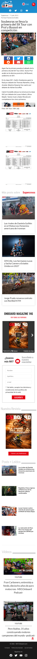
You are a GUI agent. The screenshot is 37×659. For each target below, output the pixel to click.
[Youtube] (26, 10)
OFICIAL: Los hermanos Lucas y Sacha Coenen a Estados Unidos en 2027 (18, 263)
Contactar (7, 648)
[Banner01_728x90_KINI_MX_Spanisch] (18, 106)
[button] (8, 58)
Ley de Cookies (28, 648)
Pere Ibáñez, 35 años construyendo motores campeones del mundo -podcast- (18, 632)
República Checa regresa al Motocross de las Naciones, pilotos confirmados (26, 490)
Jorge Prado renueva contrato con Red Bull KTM (18, 299)
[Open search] (33, 4)
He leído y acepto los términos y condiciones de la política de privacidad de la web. (18, 389)
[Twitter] (15, 10)
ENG (27, 4)
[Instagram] (21, 10)
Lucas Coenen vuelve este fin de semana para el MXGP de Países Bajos (26, 509)
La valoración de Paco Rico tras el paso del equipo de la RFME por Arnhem (25, 530)
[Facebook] (10, 10)
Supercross (4, 15)
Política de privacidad (17, 648)
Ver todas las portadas (18, 317)
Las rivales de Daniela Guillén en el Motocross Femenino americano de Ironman (18, 226)
